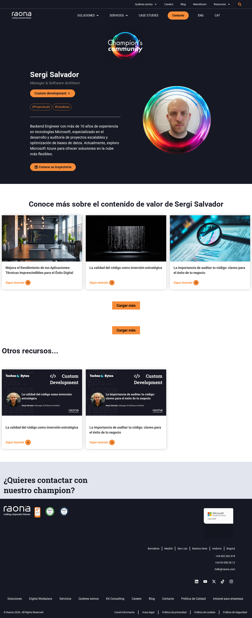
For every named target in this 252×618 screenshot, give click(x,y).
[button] (240, 4)
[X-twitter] (214, 581)
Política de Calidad (193, 598)
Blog (183, 4)
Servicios (65, 598)
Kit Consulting (115, 598)
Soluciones (14, 598)
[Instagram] (231, 581)
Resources (220, 4)
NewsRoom (199, 4)
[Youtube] (205, 581)
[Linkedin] (196, 581)
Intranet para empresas (228, 598)
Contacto (168, 598)
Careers (168, 4)
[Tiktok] (222, 581)
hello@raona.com (225, 569)
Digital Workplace (40, 598)
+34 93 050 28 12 (225, 562)
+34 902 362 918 (225, 556)
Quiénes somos (144, 4)
